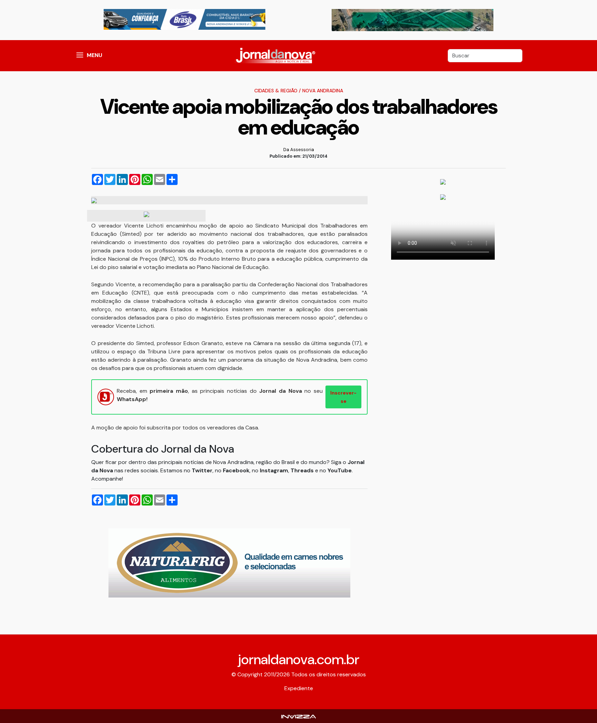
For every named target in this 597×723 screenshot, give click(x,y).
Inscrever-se (343, 397)
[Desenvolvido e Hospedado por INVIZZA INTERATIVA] (298, 716)
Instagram (274, 470)
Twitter (202, 470)
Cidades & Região (275, 90)
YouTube (340, 470)
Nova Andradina (322, 90)
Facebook (236, 470)
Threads (303, 470)
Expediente (298, 688)
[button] (80, 55)
